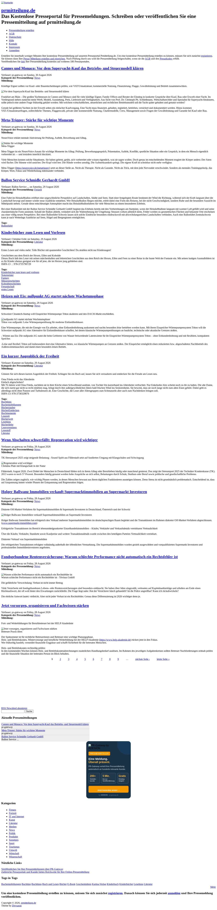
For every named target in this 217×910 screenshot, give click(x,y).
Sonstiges (13, 840)
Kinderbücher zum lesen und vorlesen (20, 272)
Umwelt (13, 850)
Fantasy (5, 278)
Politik (12, 833)
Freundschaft (7, 286)
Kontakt (13, 43)
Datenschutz (15, 37)
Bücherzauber (8, 407)
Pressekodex (166, 58)
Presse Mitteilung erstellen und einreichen (44, 58)
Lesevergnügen (9, 427)
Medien (13, 826)
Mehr (213, 887)
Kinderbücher (126, 884)
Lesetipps (6, 421)
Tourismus (14, 846)
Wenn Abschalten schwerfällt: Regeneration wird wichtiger (49, 440)
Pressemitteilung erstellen (21, 30)
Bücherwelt (7, 419)
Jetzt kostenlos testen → (108, 790)
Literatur (38, 242)
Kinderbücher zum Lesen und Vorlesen (33, 232)
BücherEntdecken (10, 410)
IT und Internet (16, 816)
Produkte (13, 836)
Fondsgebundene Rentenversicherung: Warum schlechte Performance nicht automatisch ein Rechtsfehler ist (89, 557)
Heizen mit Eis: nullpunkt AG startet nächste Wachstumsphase (52, 296)
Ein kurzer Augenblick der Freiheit (30, 356)
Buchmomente (8, 413)
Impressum (14, 47)
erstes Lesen (7, 289)
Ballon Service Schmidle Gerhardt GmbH (35, 180)
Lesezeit (5, 416)
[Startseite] (7, 2)
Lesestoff (5, 430)
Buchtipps (6, 401)
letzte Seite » (163, 659)
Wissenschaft (15, 856)
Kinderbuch (113, 884)
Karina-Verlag (99, 884)
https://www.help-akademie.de (115, 639)
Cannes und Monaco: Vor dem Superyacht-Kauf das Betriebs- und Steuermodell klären (72, 68)
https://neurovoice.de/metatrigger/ (32, 168)
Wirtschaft (14, 853)
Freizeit (38, 189)
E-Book (71, 884)
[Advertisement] (96, 685)
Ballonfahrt (7, 225)
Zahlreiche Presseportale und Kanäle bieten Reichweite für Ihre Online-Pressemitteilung (45, 872)
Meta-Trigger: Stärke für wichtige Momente (37, 120)
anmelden (174, 893)
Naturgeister (7, 275)
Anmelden (14, 50)
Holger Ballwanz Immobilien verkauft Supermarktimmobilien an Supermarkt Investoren (74, 492)
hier (23, 61)
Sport (11, 843)
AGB (11, 33)
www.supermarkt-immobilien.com (19, 523)
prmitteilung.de (18, 10)
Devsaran (17, 905)
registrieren (206, 55)
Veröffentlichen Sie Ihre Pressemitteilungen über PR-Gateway (32, 869)
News (37, 77)
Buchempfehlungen (11, 404)
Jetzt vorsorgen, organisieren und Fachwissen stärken (45, 605)
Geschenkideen (83, 884)
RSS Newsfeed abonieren (14, 708)
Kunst (12, 819)
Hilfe (11, 40)
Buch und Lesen (50, 884)
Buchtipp (26, 884)
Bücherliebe (7, 424)
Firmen (12, 810)
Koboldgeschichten (11, 283)
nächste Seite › (142, 659)
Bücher (63, 884)
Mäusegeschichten (10, 280)
